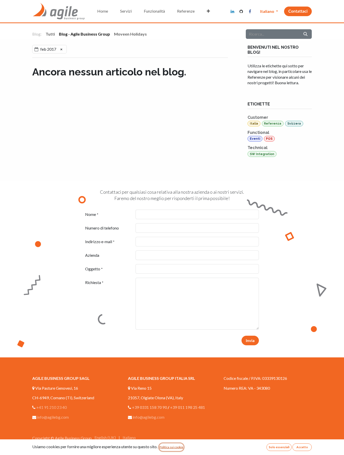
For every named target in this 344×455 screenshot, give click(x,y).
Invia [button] (250, 340)
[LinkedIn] (232, 11)
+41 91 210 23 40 (51, 407)
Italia (254, 123)
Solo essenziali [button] (279, 447)
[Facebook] (250, 11)
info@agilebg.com (53, 417)
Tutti (50, 34)
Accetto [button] (302, 447)
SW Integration (262, 154)
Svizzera (294, 123)
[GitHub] (241, 11)
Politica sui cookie (171, 447)
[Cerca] (305, 34)
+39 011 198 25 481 (187, 407)
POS (269, 138)
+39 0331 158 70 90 (149, 407)
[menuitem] (102, 11)
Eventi (255, 138)
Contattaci (297, 11)
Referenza (272, 123)
